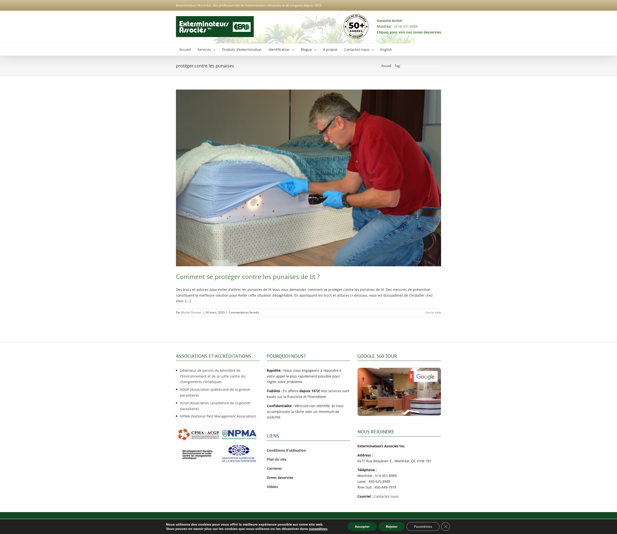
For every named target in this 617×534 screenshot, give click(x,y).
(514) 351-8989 (406, 26)
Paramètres (423, 526)
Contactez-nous (386, 496)
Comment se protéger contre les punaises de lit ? (248, 276)
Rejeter (391, 526)
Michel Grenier (191, 312)
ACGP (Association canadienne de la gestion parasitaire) (215, 406)
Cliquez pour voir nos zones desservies (409, 32)
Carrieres (274, 468)
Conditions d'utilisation (286, 450)
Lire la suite (433, 312)
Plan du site (276, 459)
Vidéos (272, 486)
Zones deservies (280, 477)
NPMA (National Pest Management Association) (218, 416)
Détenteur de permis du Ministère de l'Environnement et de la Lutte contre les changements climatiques (213, 376)
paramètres (318, 529)
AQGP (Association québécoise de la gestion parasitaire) (215, 392)
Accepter (362, 526)
